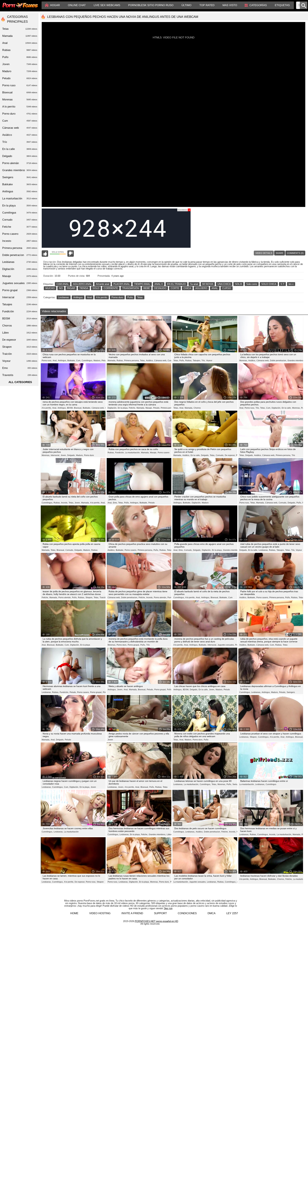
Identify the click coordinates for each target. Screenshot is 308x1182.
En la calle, (286, 408)
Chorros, (281, 879)
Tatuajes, (197, 360)
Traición (103, 597)
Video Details (263, 253)
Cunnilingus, (87, 360)
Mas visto (229, 5)
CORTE (175, 288)
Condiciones (187, 913)
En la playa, (123, 408)
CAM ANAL (62, 284)
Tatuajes (19, 304)
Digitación (19, 269)
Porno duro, (122, 645)
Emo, (115, 503)
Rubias (94, 550)
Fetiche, (132, 408)
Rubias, (120, 360)
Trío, (203, 360)
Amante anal (102, 284)
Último (186, 5)
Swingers (291, 692)
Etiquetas (282, 5)
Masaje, (148, 408)
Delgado (19, 156)
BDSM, (70, 408)
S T (282, 284)
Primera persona (168, 408)
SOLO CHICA (268, 284)
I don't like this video (70, 253)
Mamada (19, 35)
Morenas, (243, 360)
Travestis (19, 375)
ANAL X (158, 284)
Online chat (77, 5)
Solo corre (251, 284)
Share (279, 253)
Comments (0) (295, 253)
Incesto (19, 240)
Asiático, (149, 360)
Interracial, (55, 455)
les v (291, 284)
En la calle (19, 149)
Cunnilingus (271, 784)
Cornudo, (220, 455)
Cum (230, 597)
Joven (110, 740)
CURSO (226, 288)
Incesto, (64, 503)
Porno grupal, (134, 645)
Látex (19, 332)
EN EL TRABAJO (176, 284)
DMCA (211, 913)
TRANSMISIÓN (130, 288)
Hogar (55, 5)
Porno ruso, (47, 360)
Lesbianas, (263, 550)
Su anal (194, 284)
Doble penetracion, (278, 360)
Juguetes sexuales (19, 283)
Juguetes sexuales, (226, 645)
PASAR (71, 288)
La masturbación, (132, 452)
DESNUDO (160, 288)
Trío (293, 455)
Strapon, (89, 597)
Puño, (181, 360)
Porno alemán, (64, 597)
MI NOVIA (207, 284)
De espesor (19, 339)
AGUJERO (201, 288)
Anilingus (78, 297)
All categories (20, 382)
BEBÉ (146, 288)
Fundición (19, 311)
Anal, (55, 360)
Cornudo (19, 219)
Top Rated (206, 5)
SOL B (238, 284)
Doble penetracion (19, 255)
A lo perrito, (46, 408)
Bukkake (19, 184)
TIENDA (83, 288)
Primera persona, (131, 360)
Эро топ (168, 908)
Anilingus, (62, 360)
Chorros (197, 408)
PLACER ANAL (121, 284)
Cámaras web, (160, 360)
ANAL (215, 288)
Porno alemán (19, 163)
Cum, (78, 360)
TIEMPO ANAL (142, 284)
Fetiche (19, 226)
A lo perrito (101, 297)
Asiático (19, 134)
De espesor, (230, 455)
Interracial (19, 297)
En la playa (85, 645)
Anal (89, 297)
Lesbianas (63, 297)
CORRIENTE (111, 288)
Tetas (140, 297)
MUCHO (50, 288)
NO (61, 288)
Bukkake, (71, 360)
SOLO (96, 288)
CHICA (187, 288)
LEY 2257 (232, 913)
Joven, (63, 455)
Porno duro (117, 297)
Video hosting (100, 913)
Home (74, 913)
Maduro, (97, 360)
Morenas (19, 99)
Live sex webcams (107, 5)
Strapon (100, 882)
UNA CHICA (224, 284)
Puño (130, 297)
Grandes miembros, (296, 360)
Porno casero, (131, 550)
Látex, (169, 834)
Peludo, (105, 360)
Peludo (151, 503)
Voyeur (209, 360)
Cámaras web (19, 127)
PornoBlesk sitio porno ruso (150, 5)
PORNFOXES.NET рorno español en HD (156, 921)
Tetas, (142, 360)
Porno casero (163, 452)
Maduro (205, 503)
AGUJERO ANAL (82, 284)
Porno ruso (19, 85)
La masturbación (71, 832)
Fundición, (119, 452)
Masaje (19, 276)
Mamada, (112, 360)
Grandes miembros (19, 170)
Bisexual (19, 92)
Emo (19, 368)
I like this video (45, 253)
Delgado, (71, 455)
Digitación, (112, 408)
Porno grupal (19, 290)
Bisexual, (78, 408)
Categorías (258, 5)
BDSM (19, 318)
